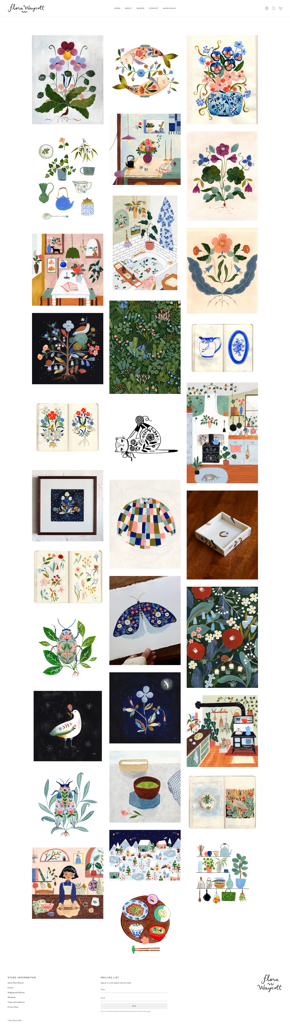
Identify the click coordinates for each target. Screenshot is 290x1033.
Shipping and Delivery (16, 992)
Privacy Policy (13, 1007)
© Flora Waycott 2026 (14, 1020)
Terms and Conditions (16, 1002)
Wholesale (12, 997)
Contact (10, 987)
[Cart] (280, 8)
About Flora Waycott (16, 983)
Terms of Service (143, 1011)
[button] (273, 8)
